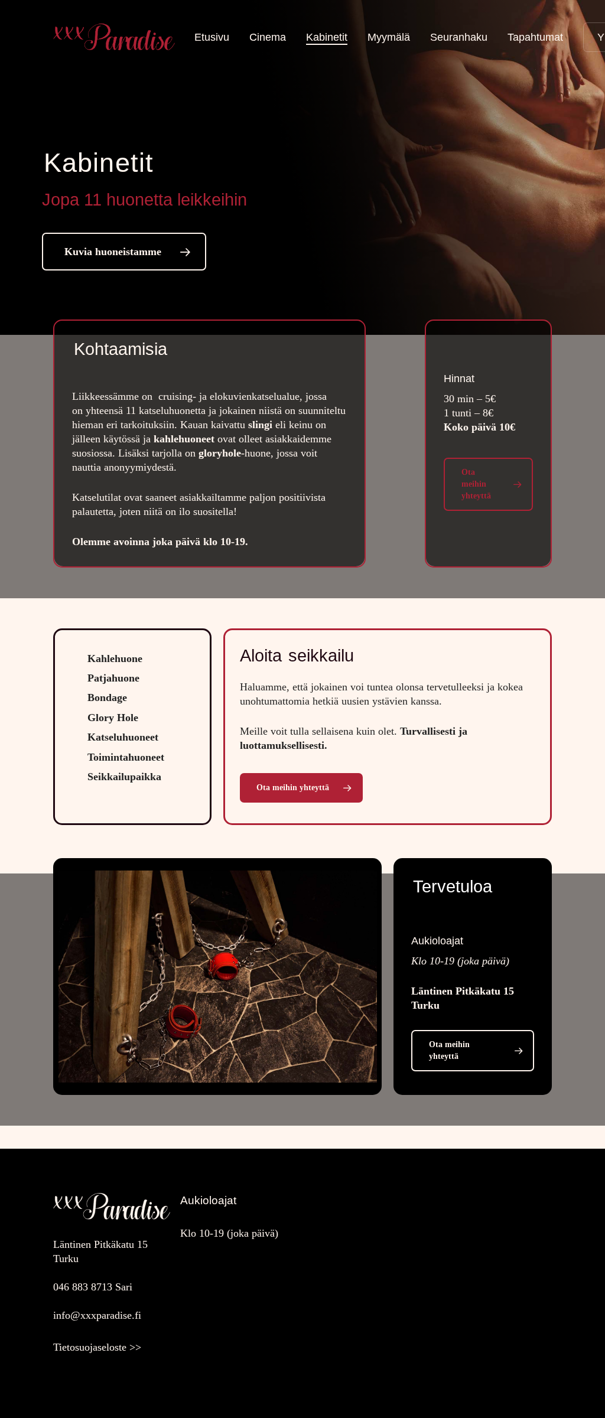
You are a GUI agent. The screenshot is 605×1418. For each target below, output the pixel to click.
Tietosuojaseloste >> (97, 1347)
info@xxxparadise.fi (97, 1315)
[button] (124, 251)
